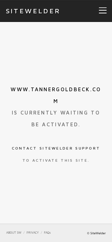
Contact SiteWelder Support (56, 148)
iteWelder (33, 11)
